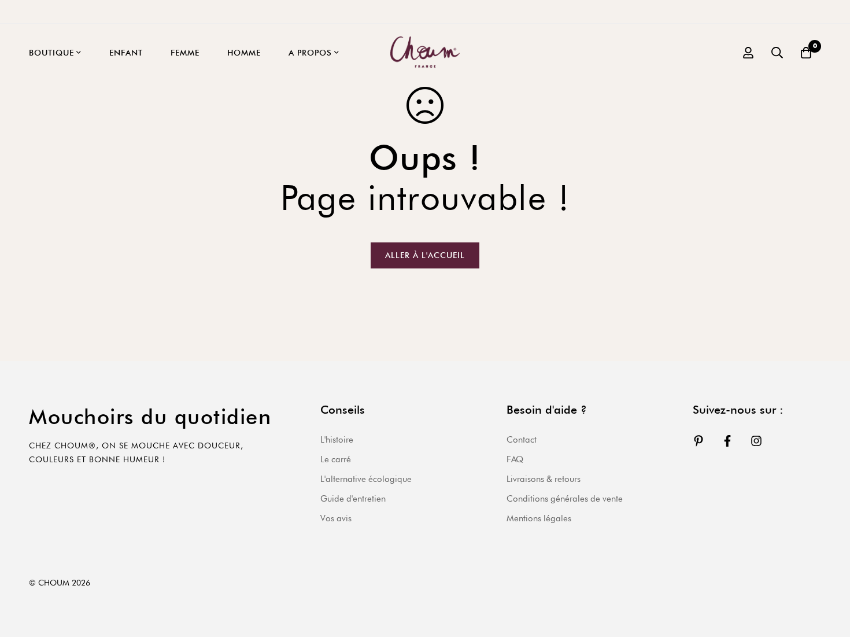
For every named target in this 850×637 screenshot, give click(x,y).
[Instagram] (756, 441)
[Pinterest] (698, 441)
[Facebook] (727, 441)
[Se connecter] (748, 52)
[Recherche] (777, 52)
